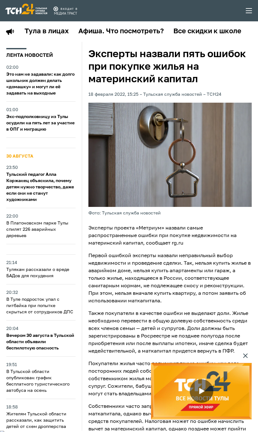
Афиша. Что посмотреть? (121, 31)
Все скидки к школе (207, 31)
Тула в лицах (47, 31)
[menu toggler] (249, 10)
